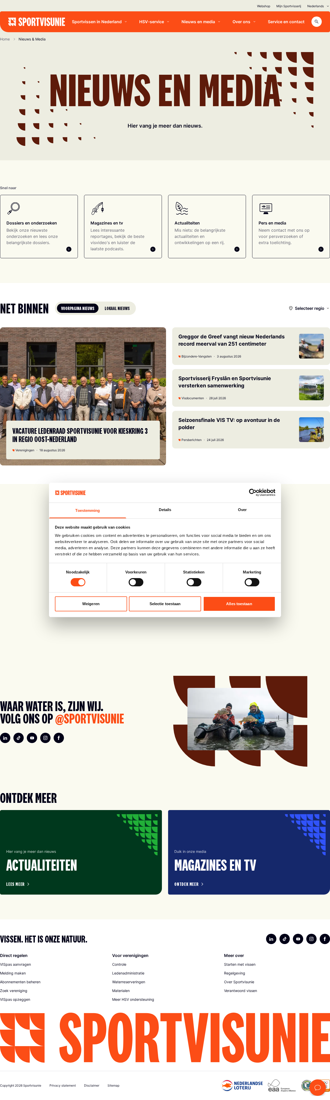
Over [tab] (242, 509)
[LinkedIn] (5, 738)
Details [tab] (165, 509)
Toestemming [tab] (87, 510)
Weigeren (91, 604)
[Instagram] (45, 738)
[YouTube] (32, 738)
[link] (53, 964)
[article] (81, 852)
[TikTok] (18, 738)
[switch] (136, 582)
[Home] (36, 22)
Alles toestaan (239, 604)
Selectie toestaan (165, 604)
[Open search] (316, 21)
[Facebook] (59, 738)
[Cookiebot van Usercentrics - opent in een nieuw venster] (252, 492)
